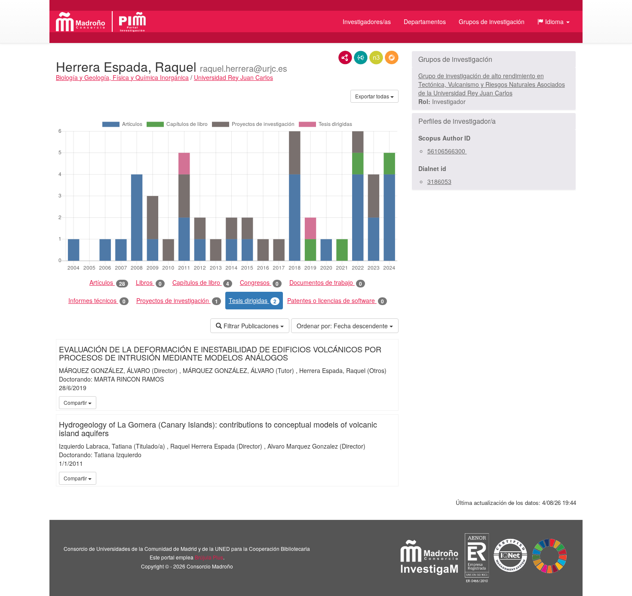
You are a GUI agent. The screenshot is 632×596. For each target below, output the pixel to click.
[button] (553, 21)
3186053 (439, 181)
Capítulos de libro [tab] (200, 282)
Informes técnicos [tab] (97, 300)
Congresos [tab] (259, 282)
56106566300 (447, 151)
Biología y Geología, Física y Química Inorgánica (122, 77)
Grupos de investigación (492, 21)
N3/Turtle (376, 57)
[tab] (494, 59)
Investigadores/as (367, 21)
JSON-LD (361, 57)
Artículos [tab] (107, 282)
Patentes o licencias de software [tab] (335, 300)
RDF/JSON (392, 57)
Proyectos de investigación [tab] (177, 300)
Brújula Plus (209, 557)
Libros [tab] (149, 282)
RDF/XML (345, 57)
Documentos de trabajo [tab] (325, 282)
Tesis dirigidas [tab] (252, 300)
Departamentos (425, 21)
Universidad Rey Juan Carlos (233, 77)
